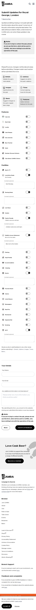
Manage (17, 606)
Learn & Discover (7, 530)
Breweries (5, 520)
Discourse (4, 554)
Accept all (6, 606)
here (18, 570)
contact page (6, 491)
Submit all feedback (25, 427)
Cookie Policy (6, 545)
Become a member (14, 461)
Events (4, 517)
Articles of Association (8, 542)
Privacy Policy (6, 536)
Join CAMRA (5, 502)
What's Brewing (6, 557)
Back (6, 427)
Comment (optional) (9, 180)
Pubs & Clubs (5, 511)
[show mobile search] (30, 4)
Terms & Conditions (7, 551)
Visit (3, 508)
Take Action (5, 514)
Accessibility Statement (9, 539)
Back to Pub (6, 19)
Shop (3, 533)
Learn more (18, 601)
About (3, 505)
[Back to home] (7, 4)
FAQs (28, 489)
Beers (3, 523)
